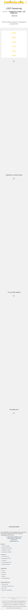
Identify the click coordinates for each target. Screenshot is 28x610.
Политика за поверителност (8, 586)
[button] (2, 2)
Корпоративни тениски (7, 548)
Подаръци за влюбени (6, 552)
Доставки (4, 572)
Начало (4, 11)
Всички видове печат (6, 558)
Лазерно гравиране (6, 564)
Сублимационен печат (6, 562)
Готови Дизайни (11, 597)
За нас (3, 570)
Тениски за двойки (6, 546)
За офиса (19, 597)
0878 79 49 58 (14, 539)
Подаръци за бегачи (6, 549)
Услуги (25, 597)
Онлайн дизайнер (5, 578)
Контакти (4, 574)
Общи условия (5, 584)
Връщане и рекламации (7, 590)
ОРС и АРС (4, 588)
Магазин (3, 576)
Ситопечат (4, 560)
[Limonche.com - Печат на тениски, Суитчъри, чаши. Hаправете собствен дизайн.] (14, 2)
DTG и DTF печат (5, 556)
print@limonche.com (14, 541)
